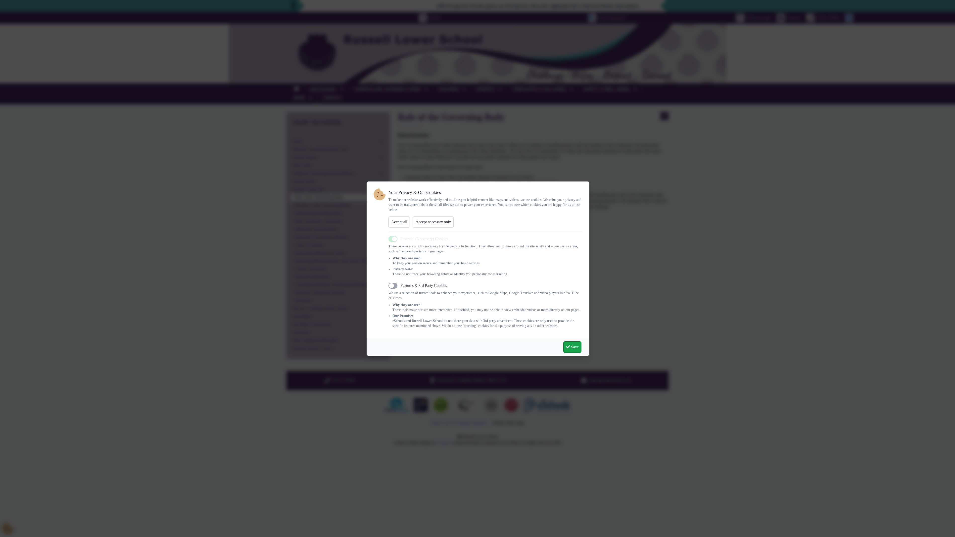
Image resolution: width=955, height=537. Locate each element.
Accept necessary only (433, 222)
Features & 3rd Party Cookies (423, 285)
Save (574, 347)
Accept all (399, 222)
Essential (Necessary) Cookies (424, 239)
